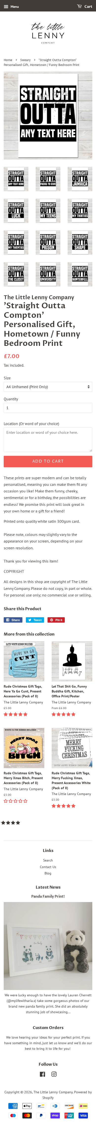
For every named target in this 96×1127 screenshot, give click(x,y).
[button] (16, 714)
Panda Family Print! (48, 896)
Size (7, 377)
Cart (88, 6)
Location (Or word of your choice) (31, 423)
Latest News (48, 887)
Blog (48, 873)
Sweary (25, 60)
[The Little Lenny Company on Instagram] (54, 1075)
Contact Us (48, 867)
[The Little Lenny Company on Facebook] (42, 1075)
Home (8, 60)
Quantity (11, 398)
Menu (14, 6)
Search (48, 860)
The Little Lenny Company (53, 1092)
